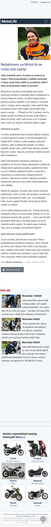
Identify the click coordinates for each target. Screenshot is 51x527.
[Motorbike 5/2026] (25, 351)
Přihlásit (34, 2)
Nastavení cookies (29, 516)
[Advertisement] (25, 11)
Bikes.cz (20, 437)
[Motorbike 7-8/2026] (25, 305)
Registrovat (45, 2)
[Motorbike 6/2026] (25, 328)
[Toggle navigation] (46, 21)
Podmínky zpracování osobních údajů (16, 514)
